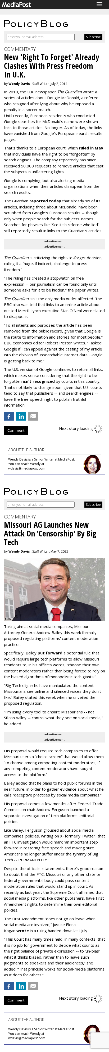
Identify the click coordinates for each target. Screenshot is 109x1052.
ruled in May (91, 148)
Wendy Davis (19, 83)
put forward (50, 652)
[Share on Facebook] (9, 416)
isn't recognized (39, 381)
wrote (22, 930)
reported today (45, 200)
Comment (15, 430)
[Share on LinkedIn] (21, 416)
